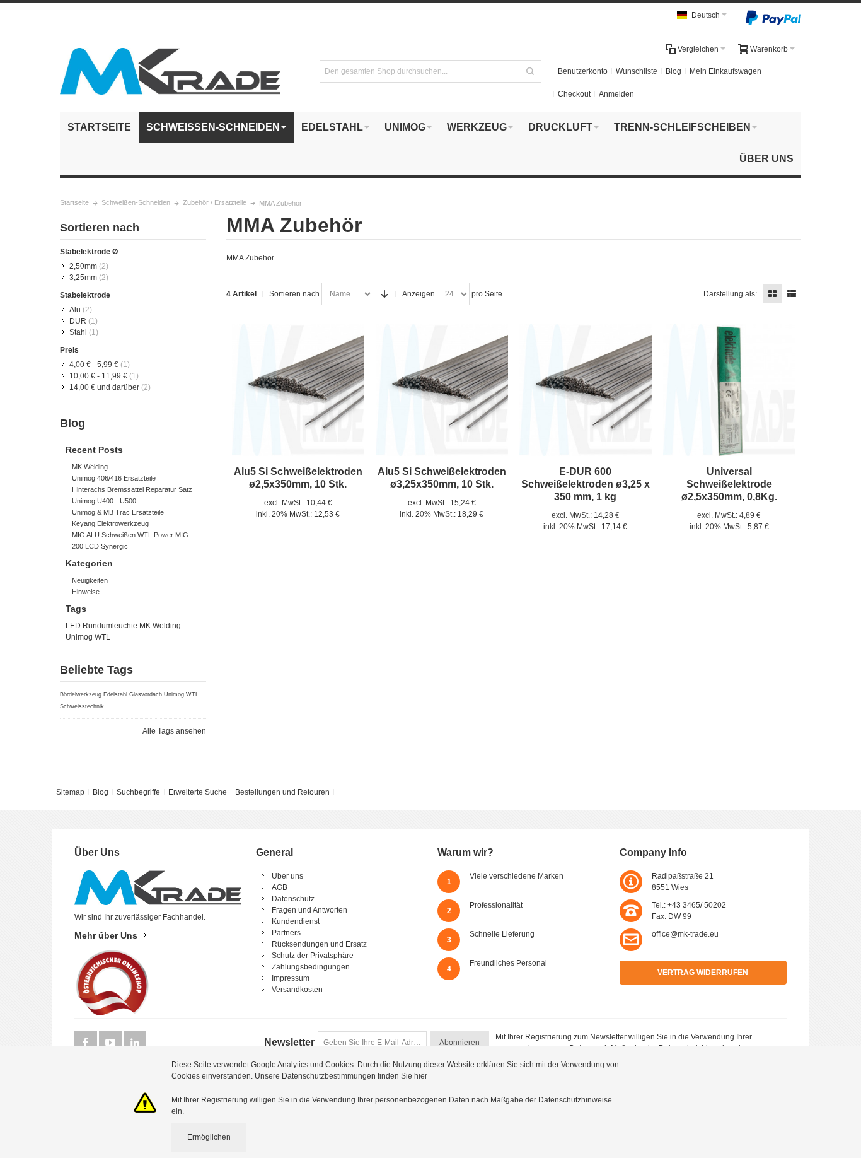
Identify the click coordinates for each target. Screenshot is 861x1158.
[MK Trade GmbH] (170, 71)
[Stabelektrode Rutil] (729, 390)
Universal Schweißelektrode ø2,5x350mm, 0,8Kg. (729, 484)
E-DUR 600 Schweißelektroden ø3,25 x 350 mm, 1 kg (585, 484)
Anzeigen (418, 294)
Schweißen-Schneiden (135, 202)
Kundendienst (296, 921)
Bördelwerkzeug (80, 694)
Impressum (290, 978)
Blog (673, 71)
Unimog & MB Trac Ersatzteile (118, 512)
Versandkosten (297, 989)
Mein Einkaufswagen (725, 71)
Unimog (79, 637)
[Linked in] (135, 1043)
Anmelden (616, 94)
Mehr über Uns (105, 935)
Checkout (574, 94)
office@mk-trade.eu (685, 934)
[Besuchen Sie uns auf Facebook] (86, 1043)
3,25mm (83, 277)
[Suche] (530, 71)
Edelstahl (115, 694)
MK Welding (90, 467)
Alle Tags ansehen (174, 731)
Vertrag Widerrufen (702, 972)
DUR (77, 321)
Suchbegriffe (138, 792)
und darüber (104, 387)
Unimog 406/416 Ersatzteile (114, 478)
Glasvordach (145, 694)
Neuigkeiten (90, 580)
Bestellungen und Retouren (282, 792)
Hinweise (86, 591)
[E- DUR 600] (585, 390)
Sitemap (70, 792)
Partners (286, 932)
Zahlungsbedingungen (311, 966)
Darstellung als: (730, 294)
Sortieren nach (294, 294)
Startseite (74, 202)
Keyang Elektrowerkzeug (110, 523)
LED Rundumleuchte (101, 625)
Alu (75, 309)
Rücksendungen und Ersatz (319, 944)
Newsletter (289, 1042)
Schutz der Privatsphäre (313, 955)
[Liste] (791, 293)
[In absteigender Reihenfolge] (384, 293)
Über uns (287, 876)
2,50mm (83, 266)
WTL (102, 637)
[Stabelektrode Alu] (298, 390)
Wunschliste (636, 71)
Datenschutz (293, 898)
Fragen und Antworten (309, 910)
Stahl (78, 332)
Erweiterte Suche (197, 792)
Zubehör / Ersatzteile (214, 202)
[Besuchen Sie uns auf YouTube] (111, 1043)
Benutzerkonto (583, 71)
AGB (279, 887)
